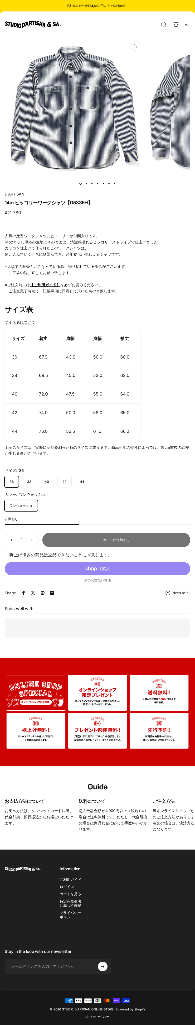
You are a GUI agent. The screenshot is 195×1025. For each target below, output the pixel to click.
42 (64, 482)
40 (47, 482)
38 (29, 482)
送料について (92, 801)
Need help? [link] (181, 593)
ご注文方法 (164, 801)
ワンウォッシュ (21, 505)
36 (12, 482)
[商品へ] (80, 183)
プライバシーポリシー (70, 915)
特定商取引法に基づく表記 (70, 903)
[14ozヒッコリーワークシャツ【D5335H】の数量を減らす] (10, 540)
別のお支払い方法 (97, 580)
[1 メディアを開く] (135, 46)
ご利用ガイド (70, 879)
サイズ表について (20, 322)
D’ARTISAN (14, 194)
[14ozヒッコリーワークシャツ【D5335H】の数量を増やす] (32, 540)
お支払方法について (24, 801)
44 (82, 482)
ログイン (67, 887)
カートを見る (70, 894)
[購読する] (102, 966)
